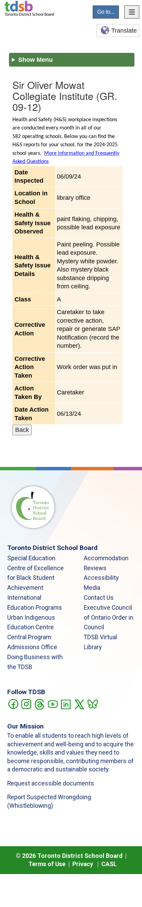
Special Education (31, 558)
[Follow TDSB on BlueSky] (92, 703)
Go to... (105, 12)
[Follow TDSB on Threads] (39, 703)
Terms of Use (46, 864)
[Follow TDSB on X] (79, 703)
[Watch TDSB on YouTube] (52, 703)
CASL (109, 864)
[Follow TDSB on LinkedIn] (65, 703)
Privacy (82, 864)
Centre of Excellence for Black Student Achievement (35, 578)
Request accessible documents (50, 783)
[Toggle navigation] (132, 12)
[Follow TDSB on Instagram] (26, 703)
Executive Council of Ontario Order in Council (108, 617)
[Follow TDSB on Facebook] (13, 703)
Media (92, 587)
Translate (124, 30)
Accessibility (101, 577)
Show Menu (35, 59)
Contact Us (99, 597)
